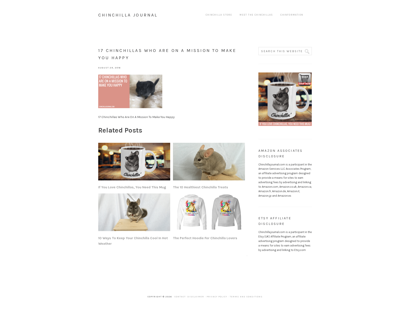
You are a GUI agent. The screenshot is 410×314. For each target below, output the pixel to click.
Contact (180, 296)
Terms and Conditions (246, 296)
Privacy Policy (217, 296)
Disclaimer (195, 296)
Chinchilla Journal (128, 15)
